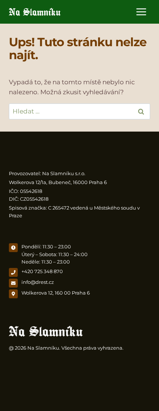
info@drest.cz (37, 282)
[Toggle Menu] (141, 12)
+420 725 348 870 (42, 271)
